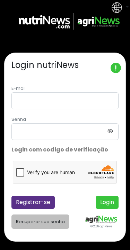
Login (107, 202)
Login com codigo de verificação (59, 150)
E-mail (18, 88)
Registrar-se (33, 202)
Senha (18, 119)
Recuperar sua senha (40, 222)
